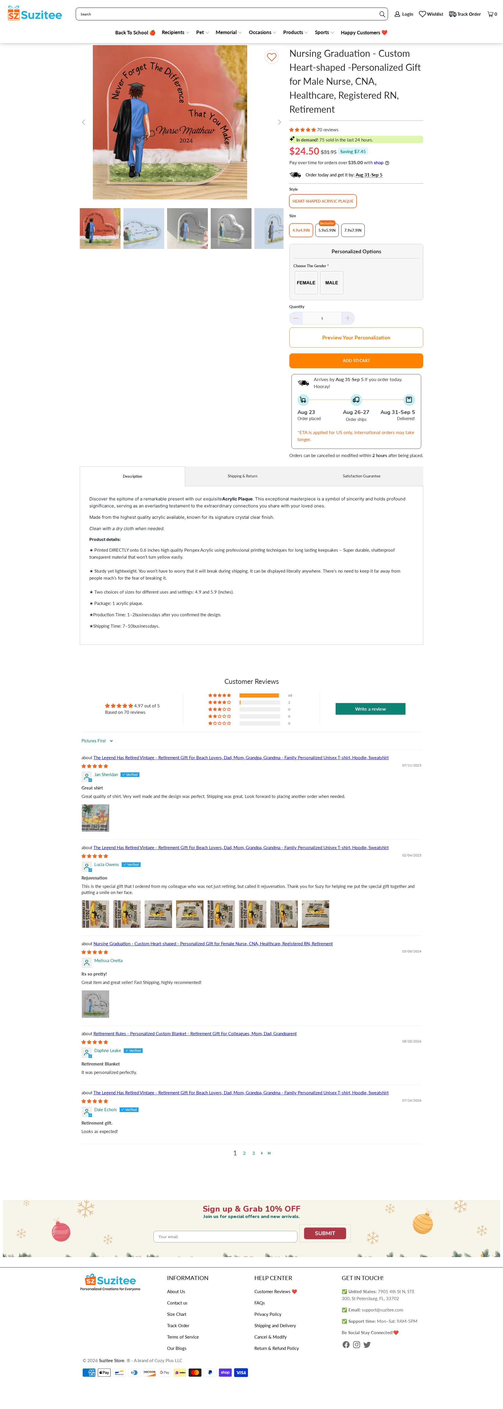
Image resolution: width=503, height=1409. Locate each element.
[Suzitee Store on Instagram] (356, 1345)
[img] (95, 766)
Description (132, 476)
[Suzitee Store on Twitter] (367, 1345)
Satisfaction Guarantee (361, 476)
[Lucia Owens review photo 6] (253, 914)
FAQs (259, 1302)
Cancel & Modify (270, 1336)
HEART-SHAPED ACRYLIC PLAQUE (323, 201)
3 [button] (253, 1153)
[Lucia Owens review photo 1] (95, 914)
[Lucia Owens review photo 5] (221, 914)
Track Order (469, 14)
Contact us (177, 1302)
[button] (176, 32)
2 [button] (244, 1153)
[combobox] (232, 14)
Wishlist (435, 14)
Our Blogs (177, 1348)
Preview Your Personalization (356, 337)
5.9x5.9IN (327, 230)
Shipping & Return (242, 476)
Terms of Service (183, 1336)
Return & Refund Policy (276, 1348)
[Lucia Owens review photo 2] (127, 914)
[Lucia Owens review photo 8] (316, 914)
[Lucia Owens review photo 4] (190, 914)
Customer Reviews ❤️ (275, 1291)
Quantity (296, 306)
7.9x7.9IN (353, 230)
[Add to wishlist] (271, 56)
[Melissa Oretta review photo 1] (95, 1004)
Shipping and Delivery (275, 1325)
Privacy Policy (267, 1314)
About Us (176, 1291)
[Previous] (84, 122)
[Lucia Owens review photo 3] (158, 914)
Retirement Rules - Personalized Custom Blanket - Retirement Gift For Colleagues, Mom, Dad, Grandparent (195, 1033)
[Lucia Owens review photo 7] (284, 914)
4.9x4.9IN (301, 230)
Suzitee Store (111, 1360)
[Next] (279, 122)
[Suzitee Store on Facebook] (346, 1345)
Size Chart (176, 1314)
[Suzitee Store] (35, 13)
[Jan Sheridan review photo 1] (95, 818)
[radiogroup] (356, 283)
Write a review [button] (370, 708)
